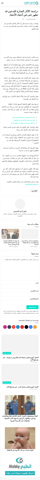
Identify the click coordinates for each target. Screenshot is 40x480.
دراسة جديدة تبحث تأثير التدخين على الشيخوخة (24, 120)
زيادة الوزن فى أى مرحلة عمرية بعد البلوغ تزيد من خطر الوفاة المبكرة (30, 242)
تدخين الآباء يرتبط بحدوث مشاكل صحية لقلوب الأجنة (23, 123)
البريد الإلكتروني (34, 291)
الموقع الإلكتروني (34, 298)
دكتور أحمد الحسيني (31, 19)
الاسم (37, 283)
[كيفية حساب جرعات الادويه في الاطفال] (20, 438)
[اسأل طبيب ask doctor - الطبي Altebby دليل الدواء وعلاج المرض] (20, 466)
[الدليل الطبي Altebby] (31, 3)
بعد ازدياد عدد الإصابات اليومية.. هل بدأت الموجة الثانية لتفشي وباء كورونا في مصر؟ (11, 242)
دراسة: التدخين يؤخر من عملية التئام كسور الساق (24, 117)
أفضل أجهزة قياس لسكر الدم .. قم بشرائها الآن (23, 387)
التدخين (34, 191)
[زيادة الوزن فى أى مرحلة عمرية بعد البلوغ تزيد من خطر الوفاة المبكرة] (30, 234)
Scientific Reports (32, 184)
